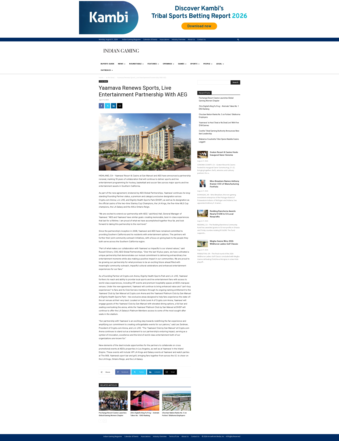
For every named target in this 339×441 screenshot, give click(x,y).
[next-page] (104, 420)
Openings (167, 63)
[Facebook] (101, 105)
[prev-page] (100, 420)
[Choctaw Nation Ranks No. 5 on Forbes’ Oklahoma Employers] (176, 401)
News (120, 63)
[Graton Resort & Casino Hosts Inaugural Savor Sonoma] (202, 154)
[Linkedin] (113, 105)
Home (101, 77)
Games (181, 63)
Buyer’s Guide (107, 63)
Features (152, 63)
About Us (191, 39)
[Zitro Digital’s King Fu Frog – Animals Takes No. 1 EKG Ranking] (144, 401)
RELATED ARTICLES (108, 385)
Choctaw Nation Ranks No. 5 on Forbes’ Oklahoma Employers (219, 115)
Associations (164, 39)
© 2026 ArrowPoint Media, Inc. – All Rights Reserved (221, 436)
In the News (110, 77)
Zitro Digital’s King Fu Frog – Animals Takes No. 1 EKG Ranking (219, 107)
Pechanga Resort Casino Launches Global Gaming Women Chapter (216, 99)
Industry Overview (178, 39)
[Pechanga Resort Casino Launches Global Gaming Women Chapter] (113, 401)
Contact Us (201, 39)
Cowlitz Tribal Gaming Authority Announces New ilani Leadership (219, 132)
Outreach (106, 70)
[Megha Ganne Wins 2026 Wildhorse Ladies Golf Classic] (202, 243)
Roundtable (135, 63)
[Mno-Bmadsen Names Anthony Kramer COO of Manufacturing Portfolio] (202, 183)
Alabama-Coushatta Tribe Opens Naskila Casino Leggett (219, 140)
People (206, 63)
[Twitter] (107, 105)
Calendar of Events (150, 39)
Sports (193, 63)
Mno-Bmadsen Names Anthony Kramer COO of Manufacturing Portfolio (224, 184)
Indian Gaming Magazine (131, 39)
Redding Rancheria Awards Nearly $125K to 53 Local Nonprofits (223, 214)
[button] (238, 39)
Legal (219, 63)
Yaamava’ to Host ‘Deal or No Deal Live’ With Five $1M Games (219, 124)
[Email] (119, 105)
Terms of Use (174, 436)
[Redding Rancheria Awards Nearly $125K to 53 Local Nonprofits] (202, 213)
